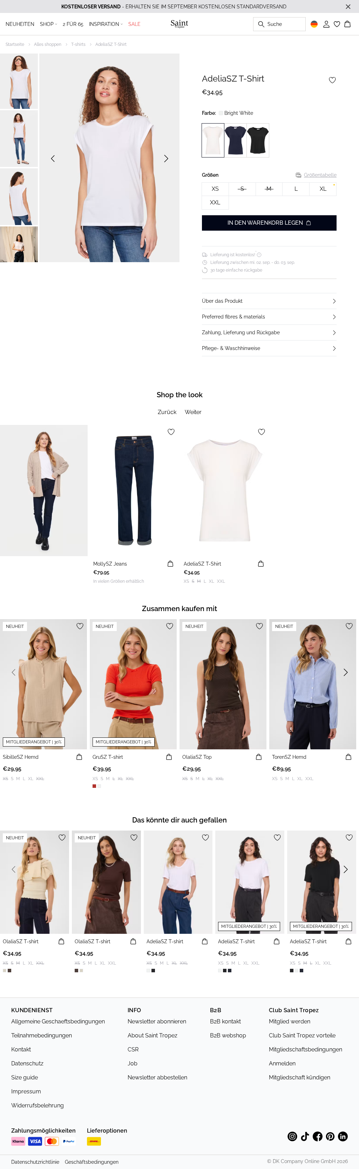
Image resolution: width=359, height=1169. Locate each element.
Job (132, 1063)
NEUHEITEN (20, 24)
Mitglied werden (289, 1021)
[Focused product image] (109, 159)
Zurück (167, 412)
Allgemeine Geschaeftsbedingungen (58, 1021)
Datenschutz (27, 1063)
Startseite (15, 44)
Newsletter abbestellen (157, 1077)
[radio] (215, 189)
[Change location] (314, 24)
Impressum (26, 1091)
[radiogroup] (269, 196)
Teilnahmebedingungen (41, 1035)
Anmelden (282, 1063)
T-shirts (78, 44)
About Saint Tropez (152, 1035)
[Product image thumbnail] (19, 80)
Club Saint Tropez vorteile (302, 1035)
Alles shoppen (47, 44)
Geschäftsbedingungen (91, 1162)
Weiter (193, 412)
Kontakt (21, 1049)
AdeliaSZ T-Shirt (111, 44)
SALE (134, 24)
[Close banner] (348, 6)
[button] (269, 301)
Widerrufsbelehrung (37, 1105)
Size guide (24, 1077)
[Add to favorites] (332, 80)
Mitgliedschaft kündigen (299, 1077)
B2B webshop (228, 1035)
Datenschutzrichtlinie (35, 1162)
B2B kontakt (225, 1021)
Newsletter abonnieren (157, 1021)
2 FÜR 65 (73, 24)
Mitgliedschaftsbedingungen (305, 1049)
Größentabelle (320, 175)
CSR (133, 1049)
